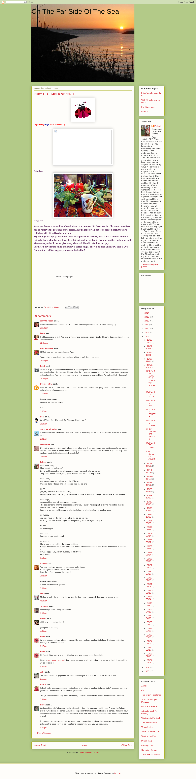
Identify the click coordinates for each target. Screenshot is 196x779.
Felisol (43, 462)
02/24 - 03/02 (149, 642)
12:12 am (44, 394)
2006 (147, 671)
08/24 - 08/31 (149, 547)
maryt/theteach (46, 321)
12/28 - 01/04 (149, 341)
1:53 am (43, 558)
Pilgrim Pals (146, 741)
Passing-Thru (147, 745)
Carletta (43, 563)
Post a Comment (44, 733)
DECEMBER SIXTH (150, 394)
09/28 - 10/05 (149, 515)
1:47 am (43, 457)
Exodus (144, 111)
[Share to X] (71, 307)
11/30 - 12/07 (149, 366)
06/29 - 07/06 (149, 579)
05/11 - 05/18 (149, 591)
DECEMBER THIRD (150, 422)
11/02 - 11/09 (149, 484)
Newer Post (40, 745)
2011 (146, 324)
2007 (147, 667)
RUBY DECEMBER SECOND (151, 434)
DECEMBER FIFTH (150, 403)
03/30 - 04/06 (149, 617)
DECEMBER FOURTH (151, 413)
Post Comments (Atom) (89, 753)
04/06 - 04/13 (149, 610)
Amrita (43, 684)
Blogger (117, 773)
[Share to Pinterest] (77, 307)
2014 (147, 313)
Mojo (42, 594)
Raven (43, 705)
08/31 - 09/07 (149, 541)
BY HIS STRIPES (149, 706)
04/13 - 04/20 (149, 604)
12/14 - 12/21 (149, 353)
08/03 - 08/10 (149, 560)
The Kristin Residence (151, 695)
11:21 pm (44, 343)
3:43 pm (43, 699)
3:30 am (43, 588)
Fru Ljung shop (148, 107)
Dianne (43, 619)
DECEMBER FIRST (150, 445)
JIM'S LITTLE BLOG (150, 731)
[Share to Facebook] (74, 307)
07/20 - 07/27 (149, 572)
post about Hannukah (56, 660)
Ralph (42, 366)
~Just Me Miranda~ (48, 429)
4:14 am (43, 601)
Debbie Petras (46, 384)
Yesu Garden (147, 727)
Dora (42, 417)
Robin (42, 636)
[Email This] (66, 307)
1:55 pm (43, 679)
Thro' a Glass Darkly (150, 754)
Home (83, 745)
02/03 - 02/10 (149, 655)
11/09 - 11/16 (149, 477)
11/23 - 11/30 (149, 465)
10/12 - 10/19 (149, 503)
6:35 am (43, 613)
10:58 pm (44, 328)
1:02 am (43, 411)
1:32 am (43, 439)
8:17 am (43, 646)
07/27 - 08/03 (149, 566)
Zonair (144, 686)
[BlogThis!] (69, 307)
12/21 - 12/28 (149, 347)
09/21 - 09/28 (149, 522)
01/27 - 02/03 (149, 661)
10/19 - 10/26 (149, 496)
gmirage (44, 606)
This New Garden (149, 722)
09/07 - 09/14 (149, 534)
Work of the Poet (149, 736)
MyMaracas (45, 444)
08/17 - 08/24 (149, 553)
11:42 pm (44, 361)
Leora (42, 333)
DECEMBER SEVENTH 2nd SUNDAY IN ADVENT (150, 379)
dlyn (143, 690)
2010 (147, 329)
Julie (42, 672)
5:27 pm (43, 727)
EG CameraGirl (47, 348)
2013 (147, 317)
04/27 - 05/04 (149, 598)
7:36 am (43, 631)
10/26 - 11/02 (149, 490)
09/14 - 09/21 (149, 528)
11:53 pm (44, 378)
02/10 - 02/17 (149, 648)
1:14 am (43, 424)
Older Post (126, 745)
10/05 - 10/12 (149, 509)
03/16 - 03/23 (149, 629)
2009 (147, 332)
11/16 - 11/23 (149, 471)
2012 (147, 321)
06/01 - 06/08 (149, 585)
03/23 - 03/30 (149, 623)
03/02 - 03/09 (149, 636)
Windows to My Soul (150, 718)
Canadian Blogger (149, 750)
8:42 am (43, 666)
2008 (147, 336)
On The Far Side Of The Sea (75, 11)
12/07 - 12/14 (149, 360)
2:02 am (43, 576)
